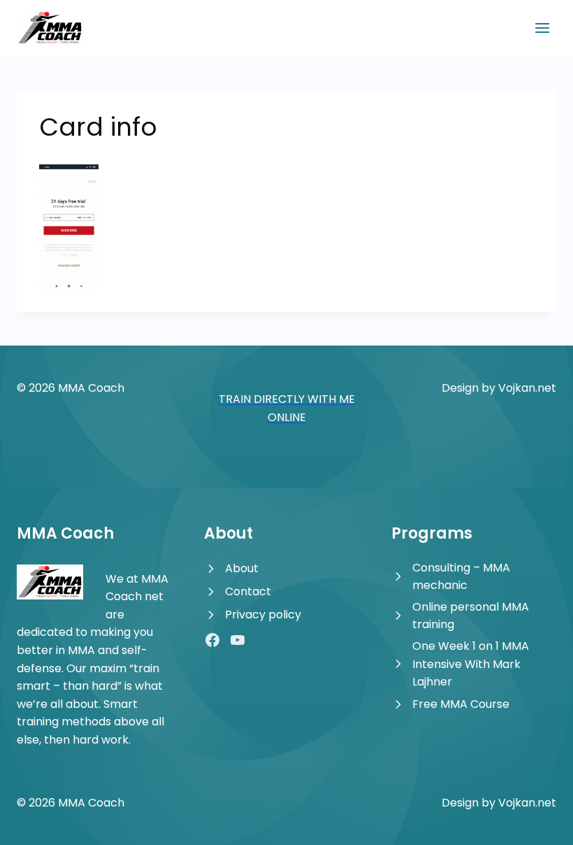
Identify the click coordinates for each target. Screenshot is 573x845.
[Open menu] (542, 27)
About (242, 568)
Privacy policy (263, 614)
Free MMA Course (460, 704)
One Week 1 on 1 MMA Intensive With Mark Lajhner (470, 664)
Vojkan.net (527, 388)
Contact (248, 591)
